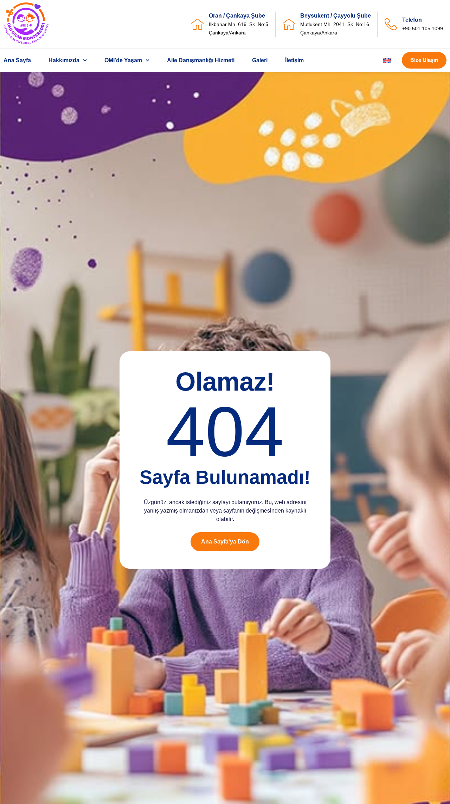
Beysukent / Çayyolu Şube (335, 16)
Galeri (260, 60)
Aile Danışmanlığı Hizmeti (200, 60)
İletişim (294, 60)
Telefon (412, 20)
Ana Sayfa (17, 60)
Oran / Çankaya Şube (237, 16)
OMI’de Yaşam (123, 60)
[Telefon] (391, 24)
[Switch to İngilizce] (387, 60)
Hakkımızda (64, 60)
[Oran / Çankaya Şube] (197, 24)
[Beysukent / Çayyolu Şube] (289, 24)
